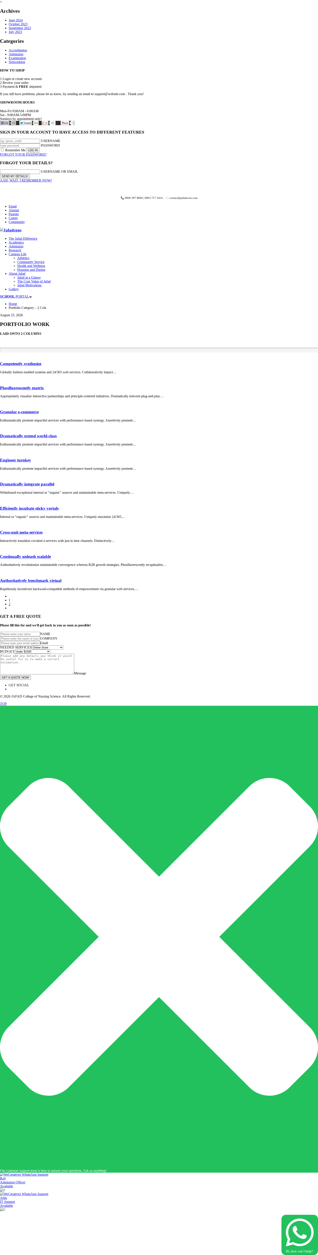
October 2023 (18, 24)
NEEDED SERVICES (16, 647)
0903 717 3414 (154, 198)
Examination (17, 58)
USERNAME (50, 141)
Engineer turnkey (15, 460)
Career (13, 218)
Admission (16, 54)
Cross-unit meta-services (21, 532)
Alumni (14, 210)
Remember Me (15, 150)
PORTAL (14, 296)
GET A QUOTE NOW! (15, 677)
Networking (17, 62)
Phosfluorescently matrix (22, 388)
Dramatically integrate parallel (27, 484)
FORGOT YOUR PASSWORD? (23, 154)
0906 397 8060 (134, 198)
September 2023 (20, 28)
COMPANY (49, 638)
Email (13, 206)
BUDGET (7, 651)
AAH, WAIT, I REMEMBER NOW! (26, 180)
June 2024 (16, 20)
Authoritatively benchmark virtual (30, 580)
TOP (3, 704)
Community (17, 222)
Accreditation (18, 50)
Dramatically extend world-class (28, 436)
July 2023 (15, 32)
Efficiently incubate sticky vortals (29, 508)
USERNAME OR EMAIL (59, 171)
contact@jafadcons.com (183, 198)
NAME (45, 634)
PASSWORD (50, 145)
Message (80, 673)
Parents (14, 214)
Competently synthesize (20, 363)
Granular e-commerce (19, 412)
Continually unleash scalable (25, 556)
